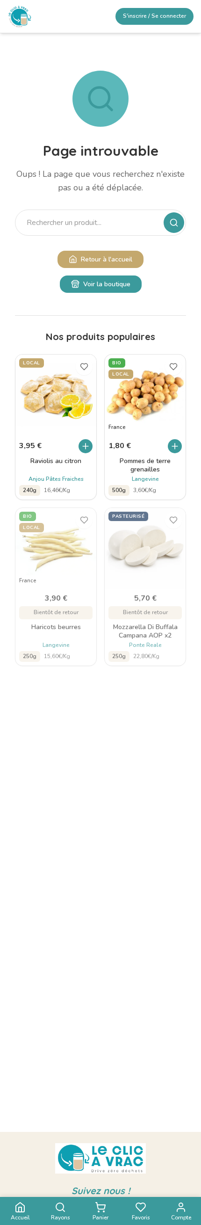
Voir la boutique (106, 284)
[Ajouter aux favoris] (84, 366)
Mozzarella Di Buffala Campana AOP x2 (145, 631)
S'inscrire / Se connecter (154, 16)
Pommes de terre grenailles (145, 465)
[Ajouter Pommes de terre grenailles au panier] (175, 446)
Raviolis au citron (55, 461)
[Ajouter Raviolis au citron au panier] (86, 446)
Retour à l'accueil (106, 259)
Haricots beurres (56, 627)
